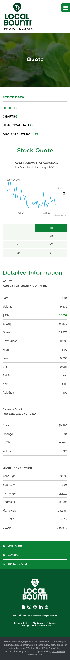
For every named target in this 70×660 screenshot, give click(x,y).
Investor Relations (18, 29)
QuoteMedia (44, 642)
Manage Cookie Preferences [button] (37, 625)
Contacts (13, 555)
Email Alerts (14, 546)
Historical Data (16, 125)
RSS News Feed (17, 564)
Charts (9, 116)
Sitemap (51, 623)
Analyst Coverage (19, 134)
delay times (57, 645)
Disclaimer (38, 623)
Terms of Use (35, 655)
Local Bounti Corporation (32, 615)
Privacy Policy (21, 623)
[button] (65, 7)
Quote (8, 108)
